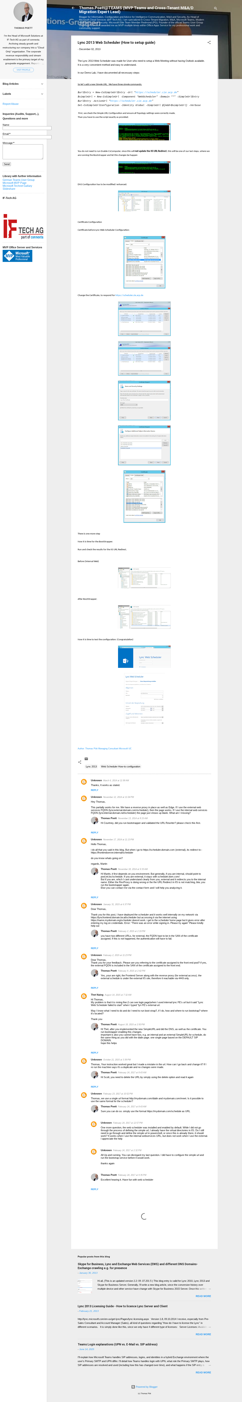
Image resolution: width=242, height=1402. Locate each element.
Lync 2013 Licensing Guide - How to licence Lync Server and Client (123, 1306)
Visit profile (23, 70)
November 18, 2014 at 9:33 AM (133, 869)
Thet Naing (97, 994)
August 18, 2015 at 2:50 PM (131, 1024)
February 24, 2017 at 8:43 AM (132, 1072)
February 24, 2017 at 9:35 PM (132, 1175)
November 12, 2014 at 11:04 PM (118, 797)
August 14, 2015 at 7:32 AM (118, 995)
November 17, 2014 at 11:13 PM (118, 839)
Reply (94, 790)
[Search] (216, 9)
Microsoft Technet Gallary (17, 185)
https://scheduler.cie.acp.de (129, 295)
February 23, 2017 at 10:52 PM (118, 1094)
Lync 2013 (91, 766)
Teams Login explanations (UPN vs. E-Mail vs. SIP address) (118, 1344)
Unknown (96, 780)
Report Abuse (11, 104)
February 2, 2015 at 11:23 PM (117, 955)
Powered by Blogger (146, 1386)
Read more (203, 1296)
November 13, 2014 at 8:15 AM (133, 818)
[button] (209, 43)
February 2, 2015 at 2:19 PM (131, 931)
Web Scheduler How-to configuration (120, 766)
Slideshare (9, 188)
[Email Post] (86, 760)
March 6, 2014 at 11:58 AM (116, 780)
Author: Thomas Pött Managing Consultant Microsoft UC (105, 748)
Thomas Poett (109, 818)
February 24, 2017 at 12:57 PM (128, 1123)
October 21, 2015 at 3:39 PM (117, 1059)
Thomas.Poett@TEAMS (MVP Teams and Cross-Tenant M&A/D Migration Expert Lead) (136, 10)
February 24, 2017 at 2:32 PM (127, 1150)
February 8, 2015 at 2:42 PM (131, 971)
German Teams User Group (19, 180)
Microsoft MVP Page (15, 182)
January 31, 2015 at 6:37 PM (117, 904)
